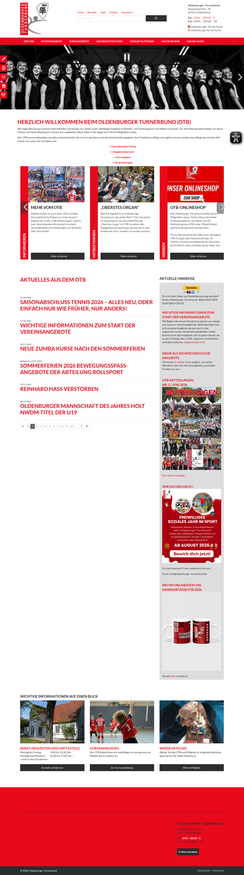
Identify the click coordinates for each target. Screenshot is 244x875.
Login (103, 12)
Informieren (24, 245)
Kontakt (113, 12)
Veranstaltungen (142, 41)
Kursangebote (79, 41)
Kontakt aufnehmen (52, 767)
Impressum (127, 12)
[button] (116, 105)
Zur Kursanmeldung (122, 767)
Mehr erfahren (59, 256)
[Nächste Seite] (81, 426)
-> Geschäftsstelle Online (122, 146)
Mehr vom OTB (46, 207)
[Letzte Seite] (86, 426)
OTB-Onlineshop (188, 207)
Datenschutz (204, 870)
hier (173, 676)
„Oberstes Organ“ (120, 207)
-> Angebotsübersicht (122, 151)
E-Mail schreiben (188, 851)
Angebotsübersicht (194, 342)
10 (72, 426)
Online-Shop (195, 41)
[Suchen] (156, 18)
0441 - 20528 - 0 (204, 17)
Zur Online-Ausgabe (173, 475)
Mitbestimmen (94, 244)
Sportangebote (51, 41)
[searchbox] (111, 18)
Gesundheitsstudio (109, 41)
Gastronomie (170, 41)
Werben (163, 250)
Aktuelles (92, 12)
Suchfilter (179, 362)
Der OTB (29, 41)
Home (80, 12)
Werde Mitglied (191, 767)
